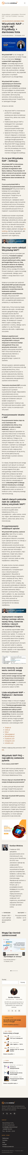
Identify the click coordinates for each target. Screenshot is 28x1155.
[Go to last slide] (4, 961)
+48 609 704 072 (7, 1129)
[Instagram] (19, 1018)
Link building (15, 14)
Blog (3, 1142)
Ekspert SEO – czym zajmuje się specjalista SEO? (6, 924)
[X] (12, 1018)
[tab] (10, 978)
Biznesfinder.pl (9, 744)
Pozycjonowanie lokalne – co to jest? (20, 923)
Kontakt (4, 1144)
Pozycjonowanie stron (17, 21)
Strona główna (6, 14)
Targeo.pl (8, 735)
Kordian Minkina (9, 35)
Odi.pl (6, 739)
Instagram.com (10, 748)
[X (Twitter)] (7, 1113)
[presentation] (14, 952)
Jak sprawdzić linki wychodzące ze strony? (13, 963)
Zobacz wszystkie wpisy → (10, 1090)
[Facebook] (8, 1018)
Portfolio (4, 1140)
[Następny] (23, 961)
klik (3, 757)
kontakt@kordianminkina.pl (9, 1127)
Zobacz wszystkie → (8, 1061)
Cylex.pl (7, 737)
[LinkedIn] (15, 1018)
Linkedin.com (9, 750)
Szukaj (4, 987)
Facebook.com (9, 746)
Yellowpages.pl (9, 741)
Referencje (5, 1138)
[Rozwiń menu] (24, 3)
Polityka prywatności (8, 1146)
